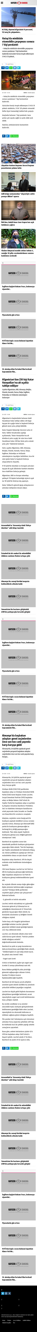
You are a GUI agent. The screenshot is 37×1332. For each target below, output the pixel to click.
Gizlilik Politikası (27, 1320)
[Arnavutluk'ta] (18, 513)
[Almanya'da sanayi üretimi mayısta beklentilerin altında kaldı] (18, 569)
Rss (14, 1323)
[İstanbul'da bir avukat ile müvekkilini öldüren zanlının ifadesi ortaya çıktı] (18, 541)
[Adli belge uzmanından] (18, 182)
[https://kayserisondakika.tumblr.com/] (9, 1293)
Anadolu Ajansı (31, 92)
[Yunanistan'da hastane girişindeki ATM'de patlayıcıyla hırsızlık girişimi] (18, 597)
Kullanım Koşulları (6, 1323)
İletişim (9, 1320)
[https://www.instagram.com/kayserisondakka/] (6, 1293)
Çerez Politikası (17, 1320)
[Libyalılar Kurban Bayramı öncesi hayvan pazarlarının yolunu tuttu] (18, 153)
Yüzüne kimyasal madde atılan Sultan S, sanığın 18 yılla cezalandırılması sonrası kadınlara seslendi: (17, 253)
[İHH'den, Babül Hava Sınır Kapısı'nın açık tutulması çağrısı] (18, 210)
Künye (3, 1320)
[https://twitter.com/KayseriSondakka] (2, 1293)
